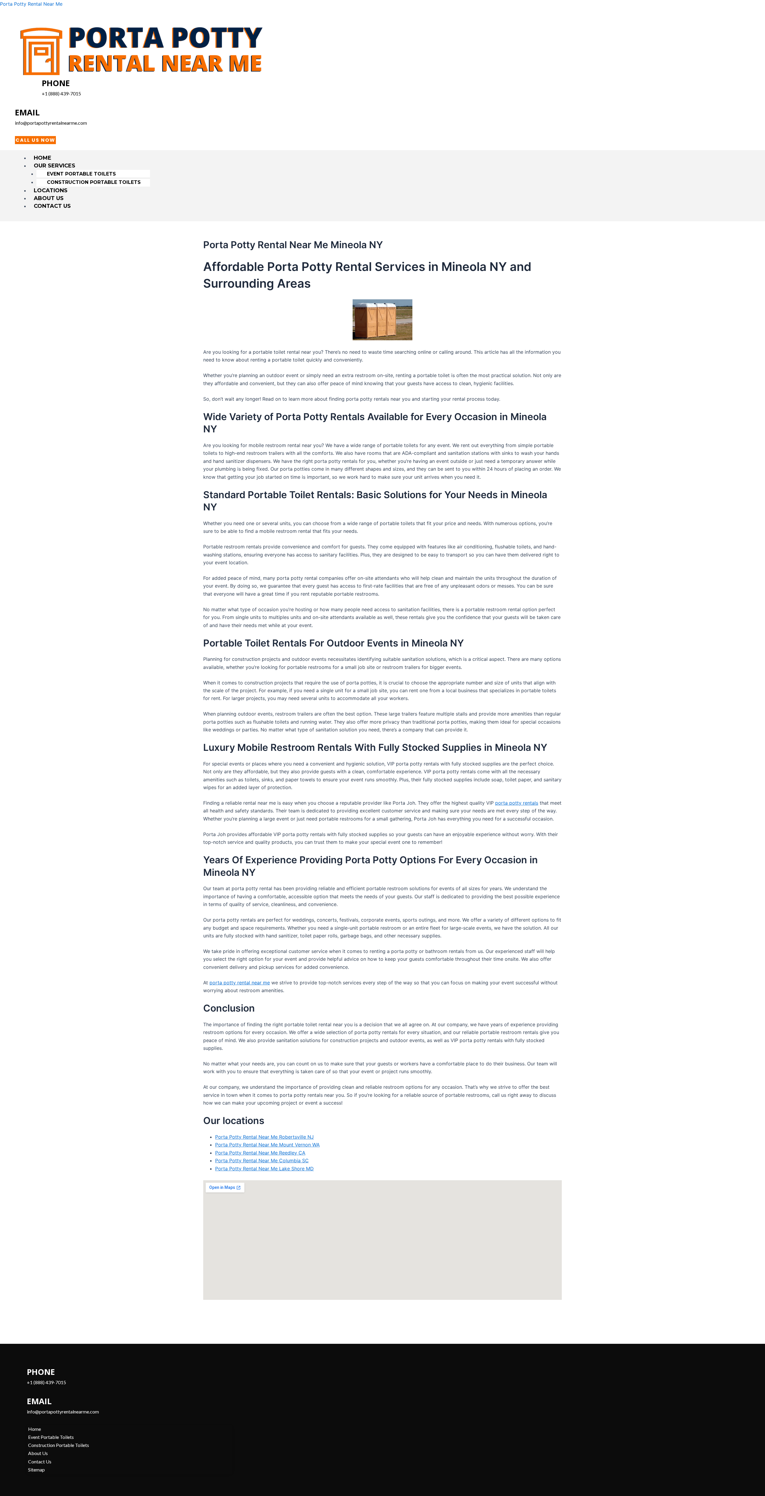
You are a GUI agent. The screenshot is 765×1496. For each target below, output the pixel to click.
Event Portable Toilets (81, 174)
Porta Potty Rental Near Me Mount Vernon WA (267, 1145)
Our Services (54, 165)
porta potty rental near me (239, 983)
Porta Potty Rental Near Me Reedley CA (260, 1153)
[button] (385, 166)
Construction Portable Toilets (94, 182)
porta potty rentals (516, 803)
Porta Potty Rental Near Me (31, 4)
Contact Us (52, 206)
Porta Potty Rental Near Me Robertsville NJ (264, 1137)
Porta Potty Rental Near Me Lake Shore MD (264, 1169)
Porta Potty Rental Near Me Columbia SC (262, 1160)
